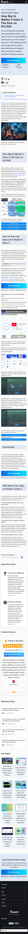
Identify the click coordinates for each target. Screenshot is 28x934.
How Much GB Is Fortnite (14, 228)
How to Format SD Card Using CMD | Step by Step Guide (13, 730)
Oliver (5, 79)
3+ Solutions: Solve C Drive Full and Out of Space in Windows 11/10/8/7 (7, 842)
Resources (4, 884)
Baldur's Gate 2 (18, 175)
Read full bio (11, 595)
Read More (13, 685)
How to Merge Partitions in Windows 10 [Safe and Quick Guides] (7, 818)
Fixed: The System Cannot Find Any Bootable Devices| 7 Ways (13, 709)
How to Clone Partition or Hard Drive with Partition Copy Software (13, 720)
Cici (5, 82)
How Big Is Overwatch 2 (14, 226)
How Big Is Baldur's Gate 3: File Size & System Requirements (14, 96)
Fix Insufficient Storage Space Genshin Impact (14, 435)
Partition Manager (11, 9)
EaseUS (3, 117)
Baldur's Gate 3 (5, 103)
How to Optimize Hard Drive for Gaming (13, 439)
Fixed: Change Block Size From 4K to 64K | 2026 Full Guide (13, 741)
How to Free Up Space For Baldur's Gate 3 (15, 99)
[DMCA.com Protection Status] (17, 923)
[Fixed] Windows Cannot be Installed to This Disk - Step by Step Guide (21, 818)
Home (2, 9)
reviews (20, 650)
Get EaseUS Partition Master (14, 654)
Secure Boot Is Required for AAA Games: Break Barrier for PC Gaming (7, 770)
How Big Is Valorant (13, 223)
